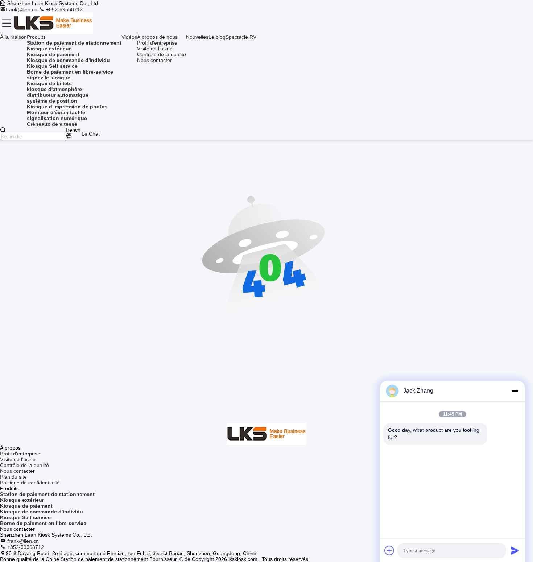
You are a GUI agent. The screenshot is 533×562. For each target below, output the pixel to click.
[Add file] (389, 550)
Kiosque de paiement (26, 506)
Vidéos (129, 37)
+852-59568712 (64, 9)
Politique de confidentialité (30, 482)
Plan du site (13, 477)
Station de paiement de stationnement (47, 494)
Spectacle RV (241, 37)
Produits (36, 37)
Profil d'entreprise (157, 43)
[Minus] (515, 391)
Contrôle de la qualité (161, 54)
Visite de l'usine (155, 48)
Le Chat (91, 134)
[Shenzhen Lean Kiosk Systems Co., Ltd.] (53, 23)
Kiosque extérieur (22, 500)
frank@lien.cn (22, 9)
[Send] (515, 550)
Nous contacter (154, 60)
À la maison (13, 37)
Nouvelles (197, 37)
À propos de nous (157, 37)
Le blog (217, 37)
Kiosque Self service (25, 517)
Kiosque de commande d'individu (41, 512)
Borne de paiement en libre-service (43, 523)
